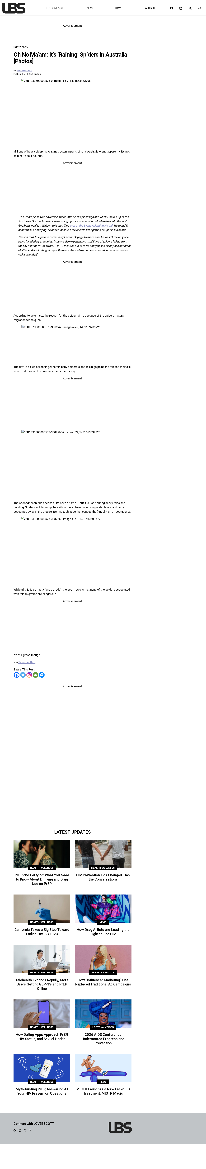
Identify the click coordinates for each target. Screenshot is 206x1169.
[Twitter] (23, 675)
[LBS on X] (190, 8)
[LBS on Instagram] (180, 8)
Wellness (150, 8)
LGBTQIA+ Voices (56, 8)
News (90, 8)
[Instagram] (29, 675)
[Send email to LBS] (199, 8)
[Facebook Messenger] (42, 675)
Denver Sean (24, 70)
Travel (119, 8)
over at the (77, 225)
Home (17, 46)
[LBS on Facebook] (171, 8)
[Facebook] (16, 675)
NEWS (25, 46)
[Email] (35, 675)
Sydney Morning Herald (98, 225)
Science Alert (26, 662)
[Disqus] (72, 782)
